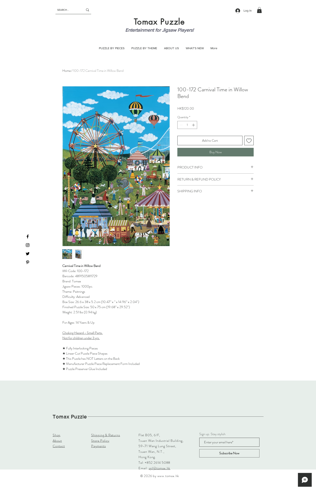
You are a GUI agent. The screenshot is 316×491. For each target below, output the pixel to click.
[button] (259, 10)
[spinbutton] (187, 125)
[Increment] (193, 125)
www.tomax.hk (168, 475)
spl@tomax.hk (159, 468)
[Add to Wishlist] (249, 140)
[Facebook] (27, 236)
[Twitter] (27, 253)
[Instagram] (27, 245)
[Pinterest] (27, 262)
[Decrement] (180, 125)
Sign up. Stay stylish (212, 434)
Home (66, 70)
